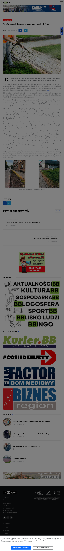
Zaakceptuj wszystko (21, 548)
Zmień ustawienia (43, 548)
